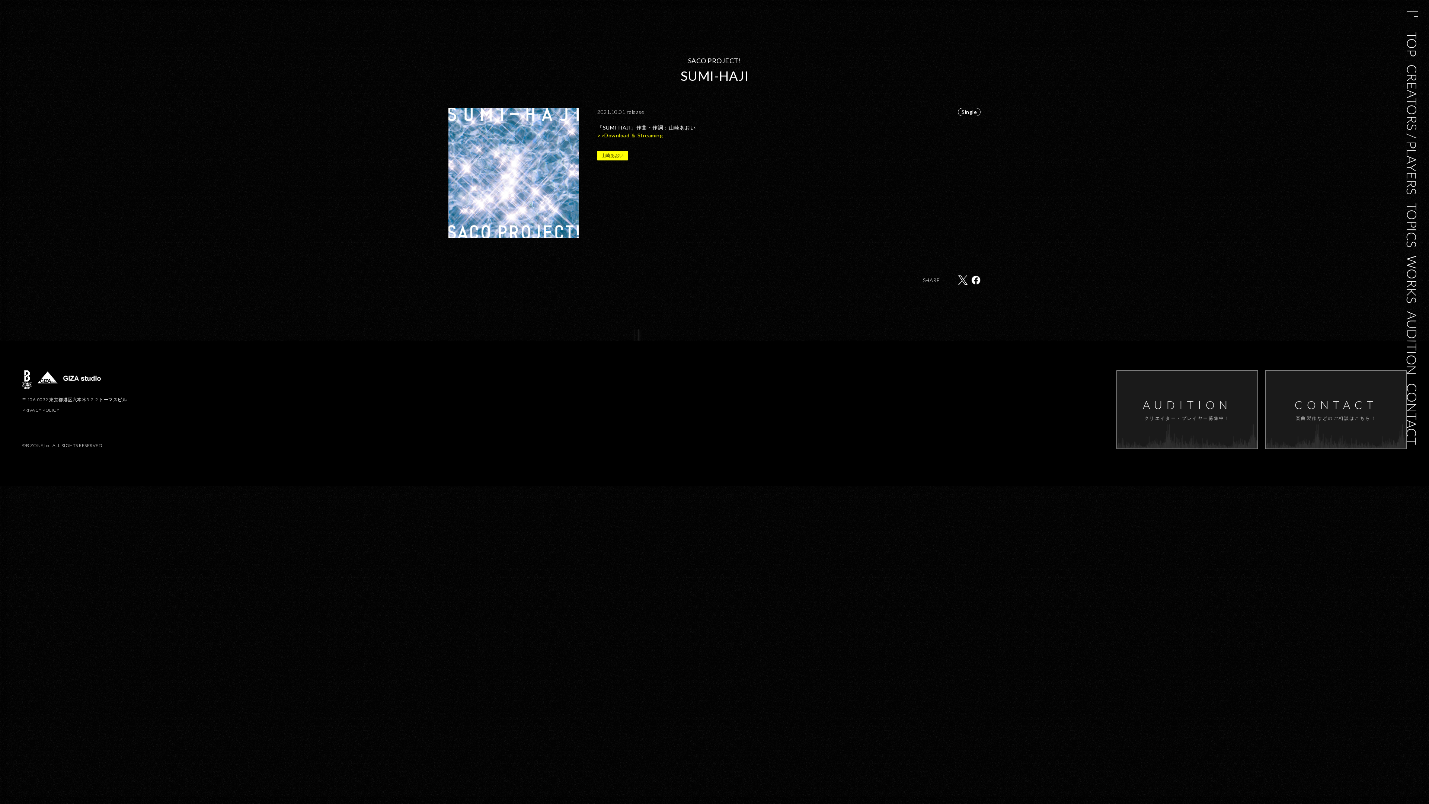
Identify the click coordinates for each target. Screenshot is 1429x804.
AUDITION (1412, 343)
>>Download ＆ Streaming (630, 135)
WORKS (1412, 279)
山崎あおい (612, 155)
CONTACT (1412, 414)
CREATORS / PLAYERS (1412, 129)
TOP (1412, 44)
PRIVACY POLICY (40, 410)
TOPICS (1412, 225)
